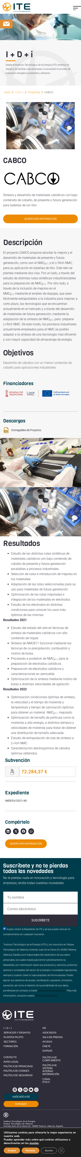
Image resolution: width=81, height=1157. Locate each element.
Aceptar (12, 1150)
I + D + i (19, 92)
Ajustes (49, 1150)
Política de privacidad (46, 995)
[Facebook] (25, 1090)
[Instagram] (36, 1090)
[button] (77, 8)
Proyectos (34, 92)
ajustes (34, 1143)
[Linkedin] (15, 1090)
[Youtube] (31, 1090)
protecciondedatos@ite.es (51, 990)
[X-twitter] (20, 1090)
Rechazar (30, 1150)
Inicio (7, 92)
